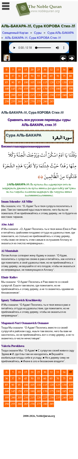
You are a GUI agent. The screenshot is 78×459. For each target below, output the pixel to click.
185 (64, 88)
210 (26, 95)
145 (13, 88)
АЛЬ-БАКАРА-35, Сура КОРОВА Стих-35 (33, 38)
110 (39, 82)
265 (26, 101)
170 (45, 88)
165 (39, 88)
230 (51, 95)
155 (26, 88)
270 (32, 101)
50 (32, 76)
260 (19, 101)
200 (13, 95)
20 (32, 69)
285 (51, 101)
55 (38, 76)
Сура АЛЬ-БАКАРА (60, 33)
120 (51, 82)
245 (71, 95)
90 (12, 82)
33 (57, 69)
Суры (38, 33)
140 (7, 88)
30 (44, 69)
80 (70, 76)
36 (6, 76)
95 (19, 82)
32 (51, 69)
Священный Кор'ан (15, 33)
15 (25, 69)
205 (19, 95)
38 (19, 76)
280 (45, 101)
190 (71, 88)
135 (71, 82)
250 (7, 101)
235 (58, 95)
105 (32, 82)
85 (6, 82)
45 (25, 76)
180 (58, 88)
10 (19, 69)
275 (39, 101)
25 (38, 69)
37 (12, 76)
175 (51, 88)
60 (44, 76)
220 (39, 95)
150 (19, 88)
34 (64, 69)
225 (45, 95)
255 (13, 101)
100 (26, 82)
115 (45, 82)
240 (64, 95)
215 (32, 95)
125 (58, 82)
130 (64, 82)
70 (57, 76)
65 (51, 76)
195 (7, 95)
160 (32, 88)
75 (64, 76)
